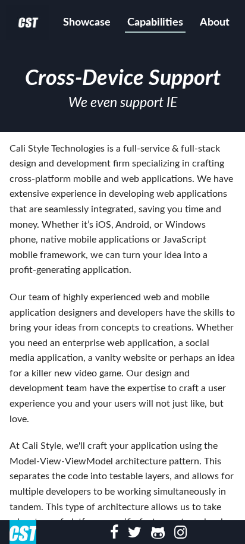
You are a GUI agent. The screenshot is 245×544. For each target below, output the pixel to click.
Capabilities (155, 22)
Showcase (87, 22)
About (215, 22)
